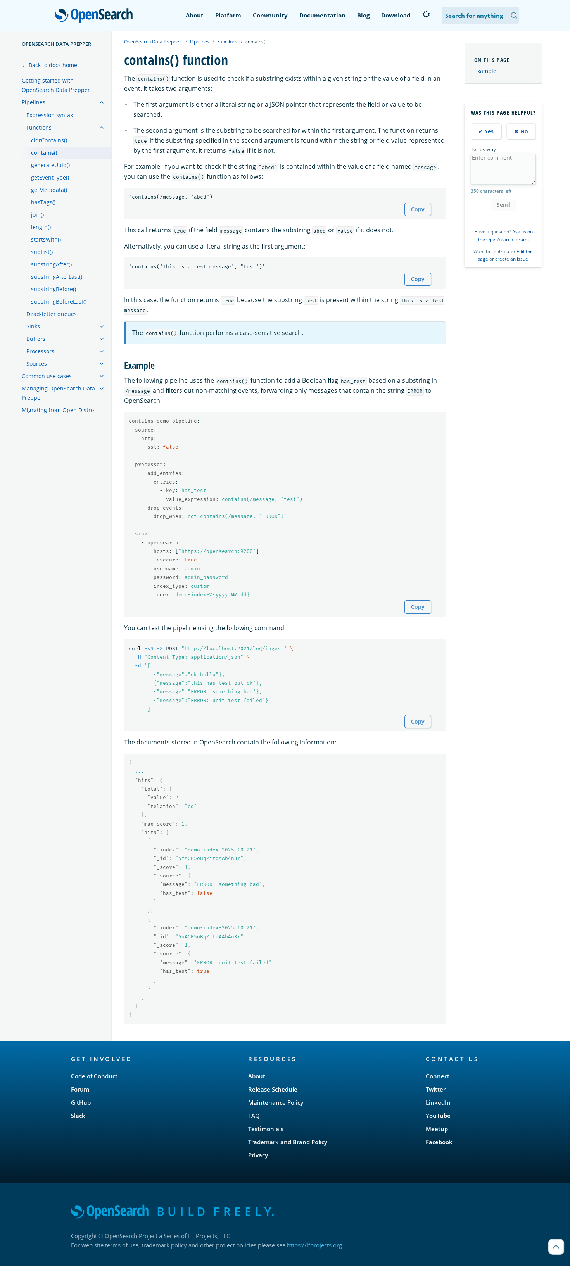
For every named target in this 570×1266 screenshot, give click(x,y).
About (195, 15)
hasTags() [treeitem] (43, 202)
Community (270, 15)
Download (396, 15)
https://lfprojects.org (314, 1245)
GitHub (81, 1102)
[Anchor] (159, 365)
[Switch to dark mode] (426, 14)
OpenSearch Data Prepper (56, 43)
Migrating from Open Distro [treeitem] (58, 410)
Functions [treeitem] (39, 127)
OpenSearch (96, 16)
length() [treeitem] (41, 227)
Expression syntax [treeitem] (49, 115)
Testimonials (265, 1129)
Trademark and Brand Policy (287, 1142)
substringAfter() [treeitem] (51, 264)
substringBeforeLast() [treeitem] (58, 301)
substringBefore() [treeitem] (53, 289)
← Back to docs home (49, 65)
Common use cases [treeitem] (47, 376)
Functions (227, 41)
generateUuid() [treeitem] (50, 165)
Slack (78, 1115)
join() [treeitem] (37, 214)
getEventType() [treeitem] (50, 177)
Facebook (439, 1142)
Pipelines (199, 41)
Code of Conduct (94, 1076)
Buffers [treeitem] (35, 338)
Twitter (436, 1089)
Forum (80, 1089)
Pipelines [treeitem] (33, 102)
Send (503, 204)
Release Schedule (272, 1089)
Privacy (258, 1155)
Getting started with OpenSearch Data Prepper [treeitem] (56, 85)
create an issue (511, 259)
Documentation (322, 15)
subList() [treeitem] (42, 252)
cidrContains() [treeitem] (49, 140)
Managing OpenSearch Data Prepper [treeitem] (58, 393)
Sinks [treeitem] (33, 326)
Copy (418, 209)
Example (485, 70)
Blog (363, 15)
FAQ (254, 1115)
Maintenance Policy (275, 1102)
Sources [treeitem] (36, 363)
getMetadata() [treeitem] (49, 189)
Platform (228, 15)
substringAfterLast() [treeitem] (56, 276)
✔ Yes (486, 131)
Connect (437, 1076)
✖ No (521, 131)
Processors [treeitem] (40, 351)
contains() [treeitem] (44, 152)
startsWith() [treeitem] (46, 239)
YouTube (438, 1115)
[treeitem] (101, 102)
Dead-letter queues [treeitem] (51, 314)
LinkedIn (438, 1102)
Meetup (437, 1129)
